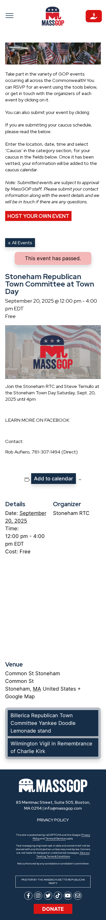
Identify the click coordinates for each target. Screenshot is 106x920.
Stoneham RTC (71, 513)
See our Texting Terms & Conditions (63, 854)
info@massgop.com (63, 808)
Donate (53, 909)
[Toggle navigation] (12, 15)
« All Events (20, 243)
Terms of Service (55, 838)
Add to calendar (53, 478)
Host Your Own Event (38, 216)
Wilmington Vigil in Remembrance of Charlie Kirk (51, 747)
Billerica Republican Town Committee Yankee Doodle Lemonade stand (43, 723)
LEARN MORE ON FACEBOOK (37, 420)
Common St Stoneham (32, 673)
